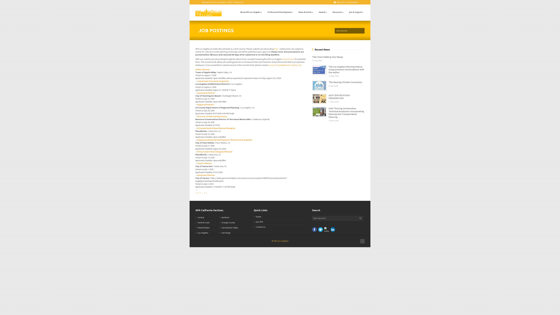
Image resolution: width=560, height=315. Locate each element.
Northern (226, 217)
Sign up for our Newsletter (347, 2)
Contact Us (260, 227)
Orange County (228, 222)
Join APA (259, 221)
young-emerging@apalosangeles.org (284, 65)
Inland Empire (204, 227)
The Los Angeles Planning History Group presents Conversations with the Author (346, 69)
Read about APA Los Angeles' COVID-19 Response (222, 2)
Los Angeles (203, 232)
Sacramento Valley (230, 227)
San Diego (226, 232)
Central (201, 217)
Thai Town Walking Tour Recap (327, 57)
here (276, 49)
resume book (288, 59)
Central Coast (204, 222)
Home (258, 216)
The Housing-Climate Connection (345, 82)
